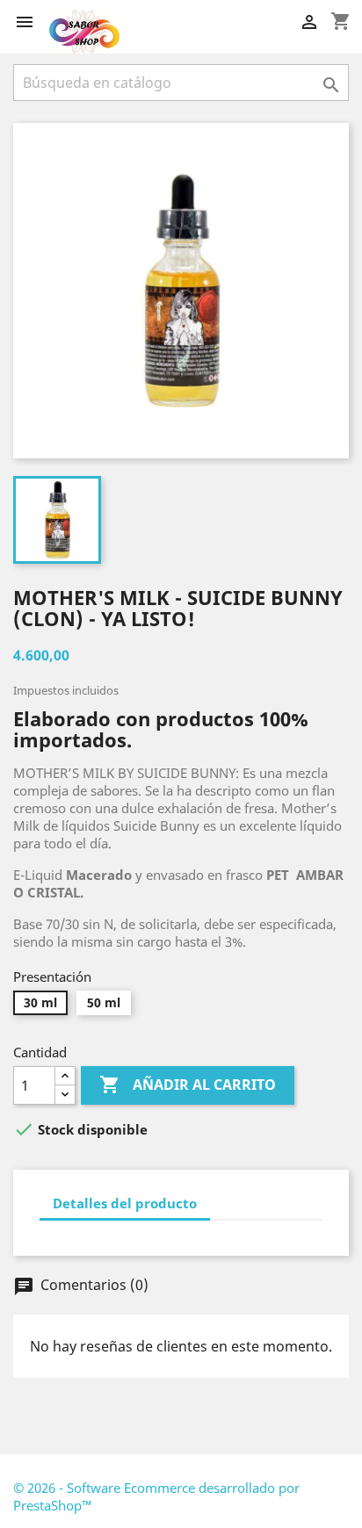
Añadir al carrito (187, 1084)
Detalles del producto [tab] (125, 1203)
